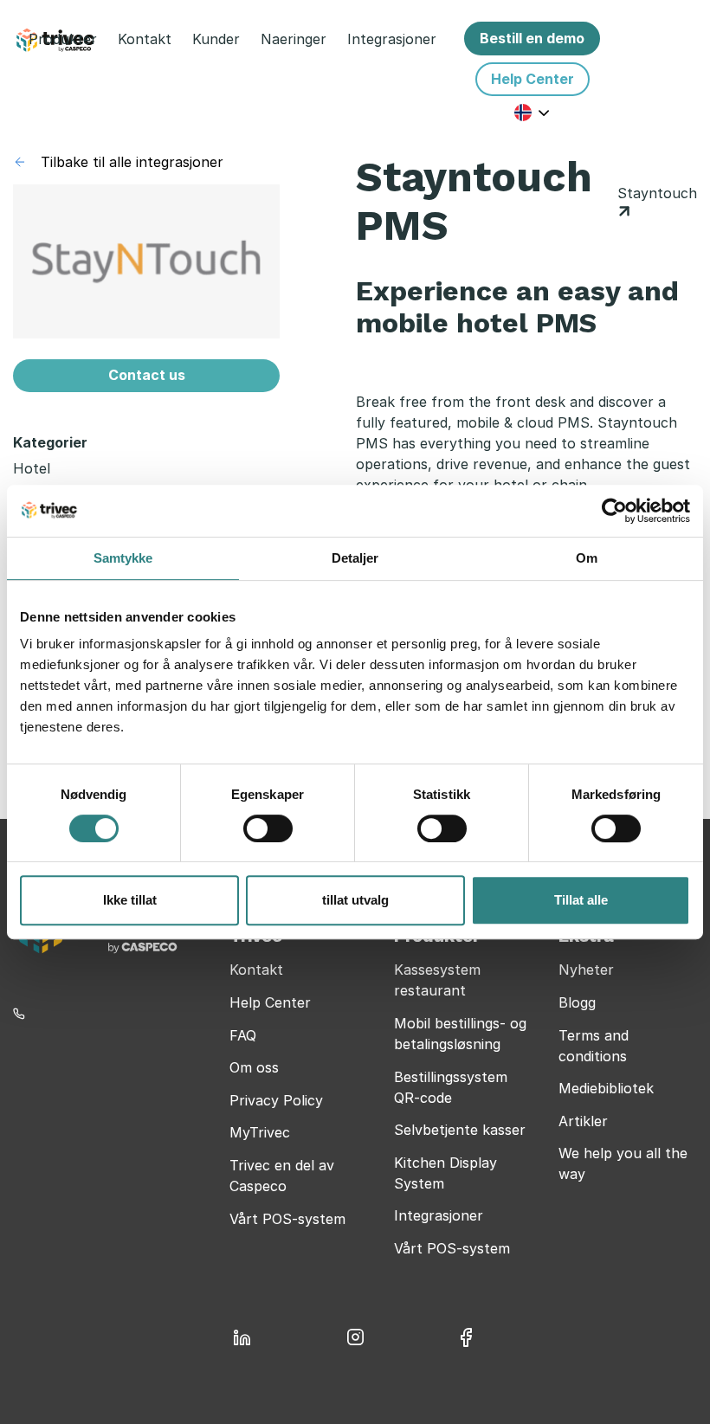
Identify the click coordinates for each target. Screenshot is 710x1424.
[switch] (268, 828)
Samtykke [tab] (123, 558)
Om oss (254, 1067)
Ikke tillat (130, 899)
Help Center (270, 1002)
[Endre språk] (532, 112)
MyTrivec (259, 1132)
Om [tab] (586, 558)
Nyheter (586, 969)
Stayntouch (657, 193)
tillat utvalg (355, 899)
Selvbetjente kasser (460, 1129)
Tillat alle (581, 899)
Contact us (146, 374)
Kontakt (256, 969)
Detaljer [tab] (355, 558)
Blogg (577, 1002)
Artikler (583, 1121)
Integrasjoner (438, 1215)
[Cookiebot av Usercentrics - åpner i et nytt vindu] (614, 511)
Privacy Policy (276, 1100)
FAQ (242, 1035)
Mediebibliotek (606, 1088)
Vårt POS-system (287, 1218)
